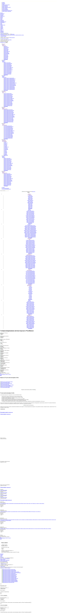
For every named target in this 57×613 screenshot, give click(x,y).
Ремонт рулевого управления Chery (9, 88)
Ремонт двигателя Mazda (7, 72)
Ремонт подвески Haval (7, 168)
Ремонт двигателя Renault (30, 213)
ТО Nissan (5, 147)
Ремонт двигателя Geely (30, 222)
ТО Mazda (5, 151)
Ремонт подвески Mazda (30, 311)
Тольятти (1, 27)
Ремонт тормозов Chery (7, 182)
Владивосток (2, 13)
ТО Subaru (5, 152)
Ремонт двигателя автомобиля (5, 558)
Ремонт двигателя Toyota (30, 214)
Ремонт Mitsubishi (6, 53)
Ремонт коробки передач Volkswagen (9, 114)
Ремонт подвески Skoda (7, 162)
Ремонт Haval (6, 57)
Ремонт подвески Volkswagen (8, 163)
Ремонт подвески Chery (7, 167)
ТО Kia (30, 286)
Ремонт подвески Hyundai (8, 159)
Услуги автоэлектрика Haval (8, 137)
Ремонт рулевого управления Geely (30, 234)
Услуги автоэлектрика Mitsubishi (9, 133)
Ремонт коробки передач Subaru (9, 120)
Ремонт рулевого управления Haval (9, 89)
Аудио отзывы (3, 414)
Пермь (1, 24)
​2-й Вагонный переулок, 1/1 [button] (4, 40)
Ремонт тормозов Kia (7, 173)
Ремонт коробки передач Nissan (8, 115)
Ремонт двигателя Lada (30, 218)
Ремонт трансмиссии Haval (8, 104)
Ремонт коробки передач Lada (8, 117)
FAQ (1, 556)
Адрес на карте (2, 566)
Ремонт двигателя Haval (7, 73)
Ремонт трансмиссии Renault (30, 242)
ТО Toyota (5, 145)
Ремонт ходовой (2, 559)
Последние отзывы (4, 500)
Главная (3, 2)
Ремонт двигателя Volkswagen (8, 67)
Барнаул (1, 12)
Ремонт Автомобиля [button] (29, 194)
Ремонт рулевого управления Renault (9, 80)
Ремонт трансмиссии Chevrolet (30, 246)
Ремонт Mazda (6, 56)
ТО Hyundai (30, 287)
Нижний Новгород (3, 21)
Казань (1, 18)
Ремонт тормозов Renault (7, 176)
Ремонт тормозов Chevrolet (8, 180)
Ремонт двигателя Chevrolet (8, 70)
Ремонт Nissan (6, 52)
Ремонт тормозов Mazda (7, 183)
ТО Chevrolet (6, 148)
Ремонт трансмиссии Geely (8, 105)
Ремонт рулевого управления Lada (9, 86)
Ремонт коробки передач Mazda (8, 119)
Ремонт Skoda (6, 50)
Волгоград (2, 14)
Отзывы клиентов (12, 37)
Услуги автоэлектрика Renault (8, 128)
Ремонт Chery (6, 55)
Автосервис (9, 39)
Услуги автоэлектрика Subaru (8, 136)
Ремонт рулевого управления (6, 11)
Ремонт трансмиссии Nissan (8, 99)
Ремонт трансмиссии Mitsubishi (8, 100)
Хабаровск (2, 30)
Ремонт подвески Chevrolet (8, 164)
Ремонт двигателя (5, 6)
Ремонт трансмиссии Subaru (30, 250)
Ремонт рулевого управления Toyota (9, 81)
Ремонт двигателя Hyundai (8, 63)
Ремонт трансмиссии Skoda (8, 97)
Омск (1, 23)
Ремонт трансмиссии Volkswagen (9, 98)
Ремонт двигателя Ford (7, 64)
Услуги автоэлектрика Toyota (8, 129)
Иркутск (1, 17)
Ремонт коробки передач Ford (8, 111)
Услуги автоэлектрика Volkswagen (9, 130)
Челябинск (2, 31)
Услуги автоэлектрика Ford (8, 127)
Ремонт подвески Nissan (30, 307)
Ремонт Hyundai (6, 47)
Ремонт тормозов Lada (7, 181)
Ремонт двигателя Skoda (7, 66)
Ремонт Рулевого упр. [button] (29, 224)
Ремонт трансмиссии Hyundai (8, 94)
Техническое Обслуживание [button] (29, 285)
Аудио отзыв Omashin (3, 490)
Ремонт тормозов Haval (7, 184)
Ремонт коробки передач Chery (8, 118)
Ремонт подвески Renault (8, 160)
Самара (1, 25)
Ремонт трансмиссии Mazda (8, 103)
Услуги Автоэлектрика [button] (29, 270)
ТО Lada (5, 150)
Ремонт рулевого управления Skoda (9, 82)
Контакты (3, 3)
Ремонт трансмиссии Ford (30, 241)
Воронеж (1, 15)
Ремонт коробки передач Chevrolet (9, 116)
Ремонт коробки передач (6, 4)
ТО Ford (5, 143)
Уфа (1, 29)
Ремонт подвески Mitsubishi (8, 165)
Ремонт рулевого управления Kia (30, 225)
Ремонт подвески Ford (30, 303)
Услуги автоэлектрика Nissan (8, 131)
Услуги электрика (5, 8)
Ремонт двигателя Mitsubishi (8, 69)
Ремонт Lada (6, 54)
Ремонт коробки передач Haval (8, 121)
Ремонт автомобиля (5, 9)
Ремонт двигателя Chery (7, 71)
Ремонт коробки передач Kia (8, 109)
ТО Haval (5, 154)
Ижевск (1, 16)
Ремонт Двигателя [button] (29, 210)
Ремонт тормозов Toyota (30, 319)
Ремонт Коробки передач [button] (29, 254)
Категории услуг (2, 42)
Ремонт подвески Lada (7, 166)
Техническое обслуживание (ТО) (7, 10)
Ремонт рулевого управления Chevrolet (10, 84)
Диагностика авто (5, 5)
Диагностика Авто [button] (29, 239)
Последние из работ (4, 412)
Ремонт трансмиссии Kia (7, 93)
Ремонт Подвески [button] (29, 300)
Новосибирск (2, 22)
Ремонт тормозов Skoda (7, 177)
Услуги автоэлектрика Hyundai (8, 126)
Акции (1, 555)
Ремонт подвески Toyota (7, 161)
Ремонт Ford (30, 197)
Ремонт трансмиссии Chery (8, 102)
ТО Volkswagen (30, 291)
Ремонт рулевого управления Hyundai (9, 78)
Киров (1, 19)
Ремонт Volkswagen (7, 51)
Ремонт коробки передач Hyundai (9, 110)
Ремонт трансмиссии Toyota (8, 96)
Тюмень (1, 28)
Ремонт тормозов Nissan (7, 179)
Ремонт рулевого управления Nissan (9, 83)
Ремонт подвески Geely (7, 169)
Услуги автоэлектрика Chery (8, 134)
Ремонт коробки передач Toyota (30, 258)
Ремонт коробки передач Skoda (8, 113)
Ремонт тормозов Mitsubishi (30, 323)
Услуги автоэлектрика (5, 188)
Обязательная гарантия (4, 38)
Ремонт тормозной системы (6, 7)
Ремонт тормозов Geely (30, 327)
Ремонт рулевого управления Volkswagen (30, 230)
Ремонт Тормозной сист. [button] (29, 315)
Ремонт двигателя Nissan (7, 68)
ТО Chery (5, 153)
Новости (1, 554)
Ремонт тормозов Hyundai (8, 174)
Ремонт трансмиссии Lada (8, 101)
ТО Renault (5, 144)
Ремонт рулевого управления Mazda (9, 87)
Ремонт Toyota (6, 49)
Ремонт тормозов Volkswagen (8, 178)
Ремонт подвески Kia (7, 158)
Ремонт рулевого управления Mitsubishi (10, 85)
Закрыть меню (29, 1)
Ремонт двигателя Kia (7, 62)
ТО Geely (30, 295)
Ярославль (2, 32)
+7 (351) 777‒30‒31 (3, 35)
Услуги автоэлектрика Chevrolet (9, 132)
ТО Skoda (5, 146)
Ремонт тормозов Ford (7, 175)
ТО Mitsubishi (6, 149)
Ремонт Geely (6, 58)
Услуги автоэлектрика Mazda (8, 135)
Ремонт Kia (5, 46)
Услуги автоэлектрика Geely (30, 283)
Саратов (1, 26)
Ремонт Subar (30, 206)
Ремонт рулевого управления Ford (9, 79)
